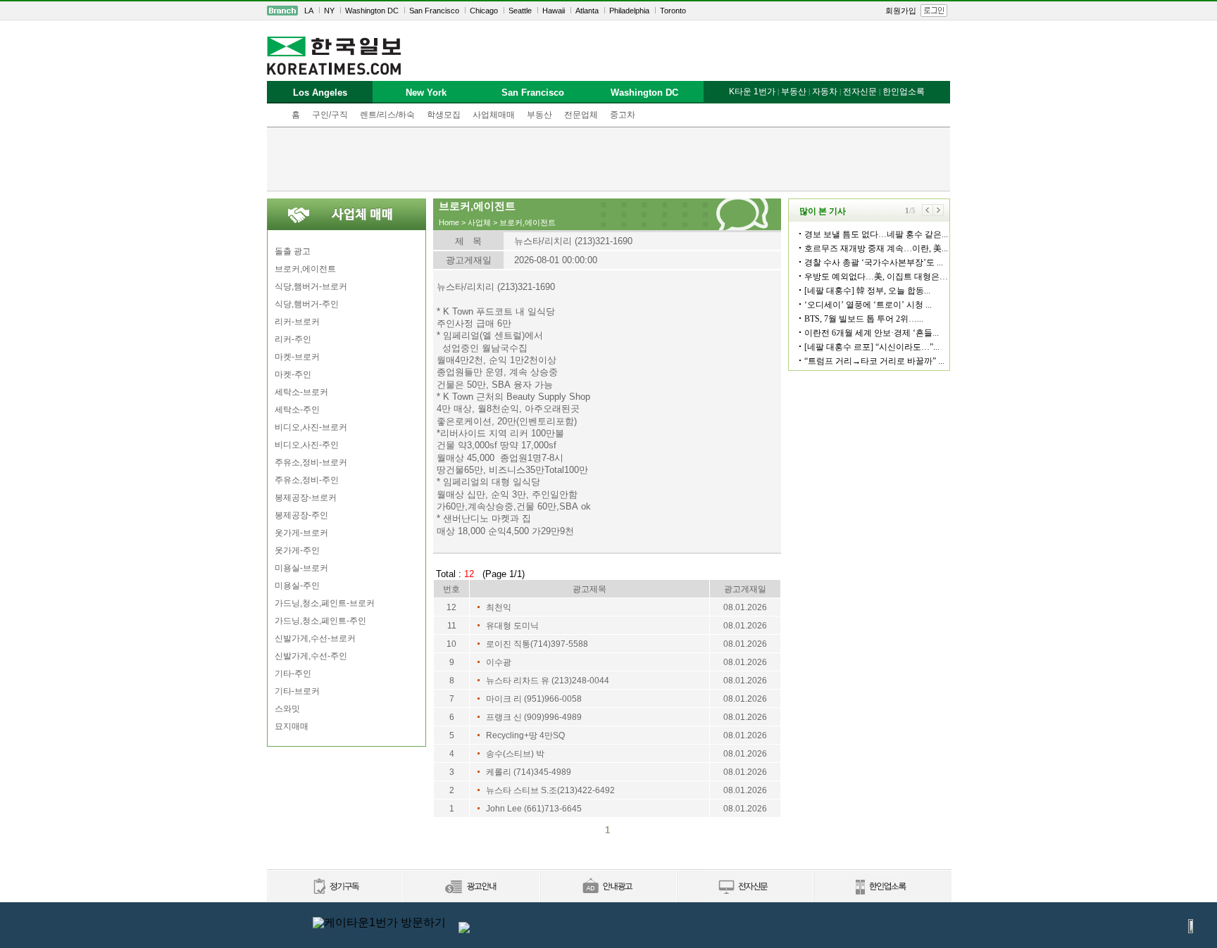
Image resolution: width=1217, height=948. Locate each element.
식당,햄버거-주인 (307, 304)
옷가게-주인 (297, 550)
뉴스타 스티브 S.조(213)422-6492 (550, 790)
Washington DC (372, 10)
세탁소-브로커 (301, 392)
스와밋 (287, 709)
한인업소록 (903, 91)
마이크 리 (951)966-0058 (534, 699)
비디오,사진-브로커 (311, 427)
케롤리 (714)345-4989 (528, 772)
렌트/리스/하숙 (387, 115)
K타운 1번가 (752, 91)
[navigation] (608, 10)
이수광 (498, 662)
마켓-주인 (293, 374)
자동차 (824, 91)
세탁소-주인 (297, 410)
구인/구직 (330, 115)
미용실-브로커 (301, 568)
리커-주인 (293, 339)
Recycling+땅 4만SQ (525, 735)
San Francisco (434, 10)
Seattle (520, 10)
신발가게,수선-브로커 (315, 638)
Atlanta (587, 10)
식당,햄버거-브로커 (311, 286)
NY (329, 10)
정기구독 (335, 887)
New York (426, 92)
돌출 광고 (293, 251)
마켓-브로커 (297, 357)
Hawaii (553, 10)
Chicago (484, 10)
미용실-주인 (297, 585)
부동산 (539, 115)
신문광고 (471, 887)
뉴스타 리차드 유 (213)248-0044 (547, 680)
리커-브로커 (297, 322)
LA (308, 10)
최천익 (498, 607)
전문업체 (581, 115)
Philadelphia (629, 10)
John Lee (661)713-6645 (534, 809)
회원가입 (900, 10)
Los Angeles (320, 92)
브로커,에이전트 (305, 269)
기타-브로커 (297, 691)
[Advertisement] (608, 159)
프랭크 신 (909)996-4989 (534, 717)
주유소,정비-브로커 (311, 462)
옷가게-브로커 (301, 533)
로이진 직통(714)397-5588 (537, 644)
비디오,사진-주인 (307, 445)
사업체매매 (494, 115)
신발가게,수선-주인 (311, 656)
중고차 (622, 115)
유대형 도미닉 (512, 626)
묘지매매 (291, 726)
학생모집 (444, 115)
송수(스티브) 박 (515, 754)
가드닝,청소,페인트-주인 (320, 621)
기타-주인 (293, 673)
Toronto (673, 10)
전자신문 (860, 91)
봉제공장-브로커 (306, 498)
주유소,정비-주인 (307, 480)
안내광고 (607, 887)
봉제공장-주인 (301, 515)
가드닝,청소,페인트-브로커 (325, 603)
